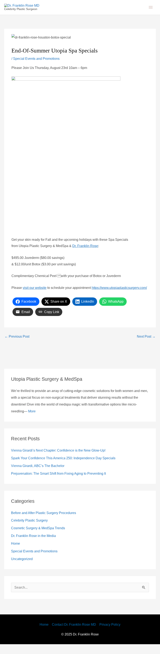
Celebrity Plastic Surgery (31, 530)
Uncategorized (23, 568)
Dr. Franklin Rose (93, 249)
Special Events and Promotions (39, 62)
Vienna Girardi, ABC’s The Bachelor (39, 475)
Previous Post (18, 346)
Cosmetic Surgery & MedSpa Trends (41, 537)
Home (16, 553)
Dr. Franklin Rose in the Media (36, 545)
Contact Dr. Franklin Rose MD (74, 634)
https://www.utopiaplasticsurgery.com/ (43, 297)
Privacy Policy (113, 634)
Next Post (145, 346)
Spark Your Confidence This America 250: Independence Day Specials (68, 468)
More (99, 421)
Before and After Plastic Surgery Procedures (47, 522)
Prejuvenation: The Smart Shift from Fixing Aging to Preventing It (65, 483)
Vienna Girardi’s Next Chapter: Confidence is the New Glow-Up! (63, 460)
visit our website (36, 291)
